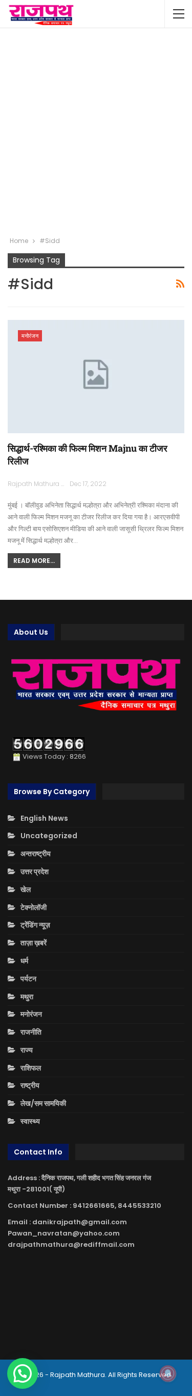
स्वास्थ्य (30, 1121)
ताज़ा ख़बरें (33, 943)
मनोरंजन (30, 336)
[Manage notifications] (168, 1373)
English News (44, 818)
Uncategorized (48, 836)
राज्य (26, 1050)
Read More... (34, 560)
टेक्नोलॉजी (33, 907)
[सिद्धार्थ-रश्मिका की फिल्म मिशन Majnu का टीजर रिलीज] (96, 376)
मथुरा (26, 997)
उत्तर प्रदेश (34, 871)
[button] (22, 1373)
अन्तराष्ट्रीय (35, 853)
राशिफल (30, 1068)
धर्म (24, 961)
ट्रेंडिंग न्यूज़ (35, 925)
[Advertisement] (96, 132)
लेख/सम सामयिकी (43, 1103)
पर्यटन (28, 979)
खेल (25, 889)
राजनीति (30, 1032)
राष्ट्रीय (29, 1085)
